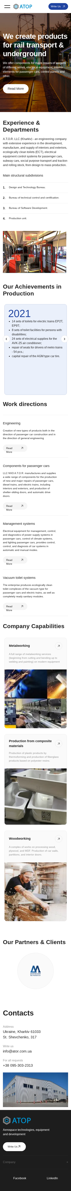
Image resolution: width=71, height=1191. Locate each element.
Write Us (56, 6)
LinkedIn (52, 1178)
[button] (7, 6)
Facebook (19, 1178)
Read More (16, 88)
